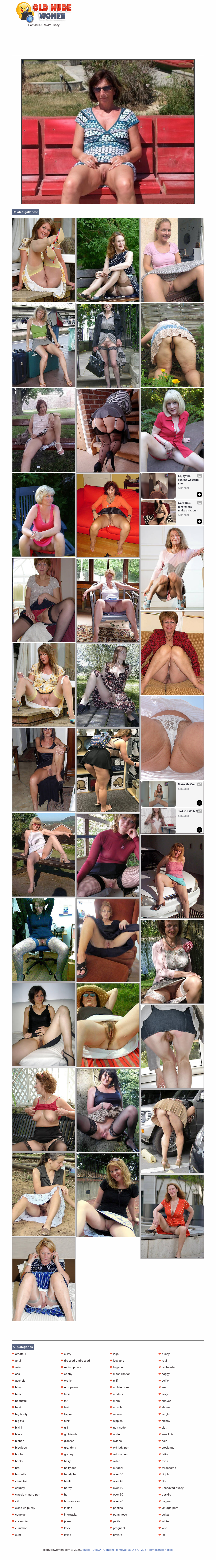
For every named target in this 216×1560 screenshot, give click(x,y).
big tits (18, 1420)
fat (64, 1400)
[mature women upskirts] (44, 600)
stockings (166, 1447)
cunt (16, 1534)
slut (162, 1427)
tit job (163, 1474)
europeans (69, 1387)
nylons (116, 1440)
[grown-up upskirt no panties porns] (108, 686)
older (115, 1461)
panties (116, 1507)
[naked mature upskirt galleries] (108, 940)
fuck (65, 1420)
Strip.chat (183, 488)
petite (115, 1521)
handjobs (68, 1474)
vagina (164, 1501)
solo (162, 1440)
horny (66, 1487)
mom (115, 1400)
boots (17, 1461)
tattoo (163, 1454)
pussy (164, 1353)
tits (162, 1481)
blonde (18, 1440)
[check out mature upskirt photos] (172, 568)
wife (162, 1528)
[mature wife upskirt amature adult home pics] (44, 940)
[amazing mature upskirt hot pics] (44, 345)
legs (114, 1353)
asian (17, 1367)
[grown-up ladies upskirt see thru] (44, 855)
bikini (17, 1427)
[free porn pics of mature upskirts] (108, 601)
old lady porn (120, 1447)
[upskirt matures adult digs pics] (44, 515)
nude (115, 1434)
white (163, 1521)
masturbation (120, 1373)
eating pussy (71, 1367)
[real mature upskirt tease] (44, 685)
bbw (16, 1387)
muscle (116, 1407)
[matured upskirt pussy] (172, 345)
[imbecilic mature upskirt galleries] (172, 430)
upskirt (164, 1494)
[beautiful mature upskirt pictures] (44, 1110)
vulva (163, 1514)
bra (16, 1467)
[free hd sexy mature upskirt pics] (44, 770)
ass (16, 1373)
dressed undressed (75, 1360)
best (16, 1407)
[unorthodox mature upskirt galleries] (172, 877)
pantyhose (118, 1514)
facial (66, 1394)
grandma (68, 1447)
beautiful (19, 1400)
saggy (164, 1373)
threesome (167, 1467)
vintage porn (168, 1507)
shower (164, 1407)
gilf (64, 1427)
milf (114, 1380)
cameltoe (19, 1481)
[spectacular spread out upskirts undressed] (44, 260)
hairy (66, 1461)
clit (15, 1501)
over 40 (116, 1481)
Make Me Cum (187, 784)
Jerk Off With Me (189, 811)
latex (65, 1528)
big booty (19, 1414)
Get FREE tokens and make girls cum (188, 506)
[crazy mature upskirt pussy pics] (108, 346)
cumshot (19, 1528)
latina (66, 1534)
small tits (165, 1434)
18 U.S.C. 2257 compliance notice (150, 1549)
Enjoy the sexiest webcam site (189, 479)
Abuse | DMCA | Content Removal (104, 1549)
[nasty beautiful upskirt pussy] (172, 1217)
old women (119, 1454)
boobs (17, 1454)
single (164, 1414)
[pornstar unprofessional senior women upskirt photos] (108, 1025)
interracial (69, 1514)
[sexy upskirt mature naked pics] (172, 260)
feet (65, 1407)
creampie (20, 1521)
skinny (164, 1420)
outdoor (116, 1467)
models (116, 1394)
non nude (118, 1427)
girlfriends (69, 1434)
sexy (163, 1394)
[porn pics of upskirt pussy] (172, 1047)
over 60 (116, 1494)
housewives (70, 1501)
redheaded (167, 1367)
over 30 (116, 1474)
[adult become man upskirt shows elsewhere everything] (44, 1194)
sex (162, 1387)
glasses (67, 1440)
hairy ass (68, 1467)
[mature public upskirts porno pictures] (108, 516)
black (17, 1434)
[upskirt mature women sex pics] (108, 855)
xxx (162, 1534)
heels (66, 1481)
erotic (66, 1380)
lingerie (116, 1367)
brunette (19, 1474)
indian (66, 1507)
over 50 (116, 1487)
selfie (163, 1380)
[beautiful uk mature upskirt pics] (108, 260)
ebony (66, 1373)
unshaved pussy (171, 1487)
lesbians (117, 1360)
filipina (67, 1414)
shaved (164, 1400)
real (162, 1360)
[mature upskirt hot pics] (44, 1279)
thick (163, 1461)
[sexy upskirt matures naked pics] (108, 431)
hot (64, 1494)
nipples (116, 1420)
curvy (66, 1353)
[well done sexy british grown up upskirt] (44, 430)
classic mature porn (26, 1494)
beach (17, 1394)
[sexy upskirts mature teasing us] (172, 962)
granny (67, 1454)
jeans (66, 1521)
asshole (19, 1380)
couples (19, 1514)
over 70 (116, 1501)
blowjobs (19, 1447)
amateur (19, 1353)
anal (16, 1360)
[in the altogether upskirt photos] (108, 1110)
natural (116, 1414)
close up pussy (23, 1507)
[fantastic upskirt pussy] (108, 203)
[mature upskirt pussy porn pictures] (172, 1131)
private (116, 1534)
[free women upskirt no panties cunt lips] (172, 738)
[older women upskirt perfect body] (44, 1024)
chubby (18, 1487)
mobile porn (119, 1387)
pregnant (117, 1528)
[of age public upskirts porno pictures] (108, 1195)
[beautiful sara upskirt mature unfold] (172, 653)
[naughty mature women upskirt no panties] (108, 770)
